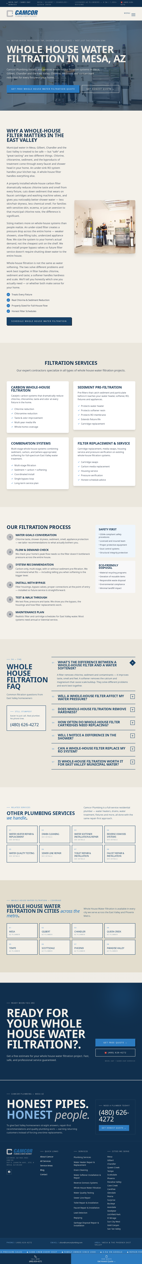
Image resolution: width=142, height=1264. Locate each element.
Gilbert (110, 1160)
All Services (45, 1161)
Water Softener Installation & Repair (87, 1176)
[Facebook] (9, 1171)
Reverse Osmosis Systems (86, 1182)
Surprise (111, 1200)
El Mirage (111, 1218)
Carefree (111, 1189)
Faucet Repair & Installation (87, 1207)
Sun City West (113, 1221)
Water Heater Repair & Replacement (84, 1163)
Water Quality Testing (84, 1192)
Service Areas (46, 1165)
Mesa (109, 1156)
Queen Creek (113, 1167)
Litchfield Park (113, 1214)
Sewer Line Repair (82, 1197)
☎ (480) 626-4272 (127, 3)
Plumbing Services (82, 1157)
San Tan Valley (114, 1228)
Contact (43, 1174)
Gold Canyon (113, 1225)
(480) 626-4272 (24, 724)
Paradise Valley (114, 1182)
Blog (42, 1170)
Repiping (78, 1217)
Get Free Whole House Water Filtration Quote (43, 89)
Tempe (110, 1171)
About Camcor (46, 1156)
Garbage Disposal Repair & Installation (86, 1224)
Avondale (111, 1207)
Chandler (111, 1164)
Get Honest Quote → (100, 89)
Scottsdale (112, 1174)
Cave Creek (112, 1185)
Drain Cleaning (81, 1170)
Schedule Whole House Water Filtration (39, 321)
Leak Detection (80, 1212)
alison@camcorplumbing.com (70, 1242)
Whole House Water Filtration (87, 1187)
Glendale (111, 1192)
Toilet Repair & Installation (86, 1202)
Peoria (110, 1196)
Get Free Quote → (115, 1042)
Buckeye (111, 1203)
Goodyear (111, 1210)
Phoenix (111, 1178)
